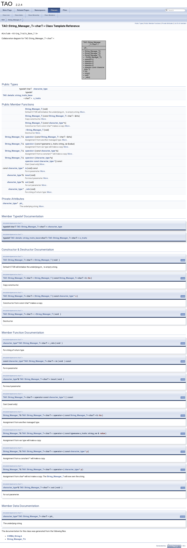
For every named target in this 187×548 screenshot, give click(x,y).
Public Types (139, 23)
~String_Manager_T (34, 130)
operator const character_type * (40, 161)
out (26, 182)
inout (27, 175)
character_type (40, 89)
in (26, 168)
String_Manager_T (14, 20)
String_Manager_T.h (16, 539)
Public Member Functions (152, 23)
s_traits (37, 98)
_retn (27, 189)
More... (83, 112)
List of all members (180, 23)
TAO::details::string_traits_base (17, 95)
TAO (3, 20)
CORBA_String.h (14, 536)
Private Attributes (167, 23)
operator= (29, 137)
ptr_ (21, 203)
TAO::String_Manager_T (27, 227)
